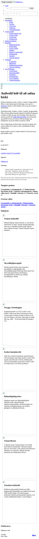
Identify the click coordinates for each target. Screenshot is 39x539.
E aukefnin (12, 61)
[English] (11, 14)
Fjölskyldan (13, 46)
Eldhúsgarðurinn (14, 45)
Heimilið (8, 43)
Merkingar (12, 63)
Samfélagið (8, 20)
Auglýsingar (13, 71)
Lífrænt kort (13, 39)
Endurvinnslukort (10, 41)
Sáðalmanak (13, 54)
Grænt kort (12, 37)
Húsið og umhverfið (15, 52)
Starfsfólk (12, 75)
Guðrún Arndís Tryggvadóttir (10, 153)
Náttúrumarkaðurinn (15, 65)
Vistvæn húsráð (14, 58)
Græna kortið (9, 31)
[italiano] (17, 14)
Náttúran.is (19, 2)
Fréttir (11, 22)
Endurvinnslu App (15, 33)
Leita (6, 6)
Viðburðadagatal (14, 30)
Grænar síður (13, 35)
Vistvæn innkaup (14, 67)
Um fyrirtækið (14, 78)
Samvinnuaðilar (14, 73)
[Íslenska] (8, 14)
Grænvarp (12, 26)
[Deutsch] (14, 14)
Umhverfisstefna (14, 80)
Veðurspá (12, 28)
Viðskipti (8, 60)
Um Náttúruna (9, 69)
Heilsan (11, 50)
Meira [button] (34, 535)
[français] (20, 14)
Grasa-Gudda (13, 48)
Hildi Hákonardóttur (20, 117)
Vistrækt (12, 56)
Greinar (11, 24)
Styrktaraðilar (13, 76)
